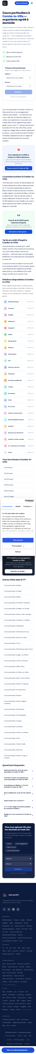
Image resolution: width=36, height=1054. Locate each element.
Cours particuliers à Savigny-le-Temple (16, 608)
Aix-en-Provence (20, 1003)
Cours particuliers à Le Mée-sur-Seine (16, 672)
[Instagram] (18, 909)
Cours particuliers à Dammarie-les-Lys (16, 632)
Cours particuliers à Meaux (12, 585)
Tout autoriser (18, 540)
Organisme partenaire (19, 1022)
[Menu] (32, 3)
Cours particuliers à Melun (12, 597)
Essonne (28, 979)
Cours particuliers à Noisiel (12, 695)
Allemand (29, 920)
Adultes (18, 954)
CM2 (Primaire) (9, 491)
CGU (27, 1040)
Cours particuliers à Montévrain (14, 709)
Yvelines (4, 982)
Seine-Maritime (28, 970)
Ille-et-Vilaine (6, 970)
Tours (4, 1006)
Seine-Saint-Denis (8, 979)
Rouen (18, 1009)
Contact (13, 1025)
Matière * (8, 74)
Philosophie (5, 926)
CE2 (10, 948)
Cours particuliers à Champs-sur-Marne (17, 620)
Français (16, 920)
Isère (3, 973)
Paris (3, 992)
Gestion (20, 935)
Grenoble (12, 1000)
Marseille (9, 992)
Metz (29, 1006)
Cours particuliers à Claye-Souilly (15, 744)
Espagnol (5, 923)
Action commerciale (16, 932)
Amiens (9, 1006)
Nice (26, 992)
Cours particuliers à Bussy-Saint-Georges (17, 614)
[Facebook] (4, 909)
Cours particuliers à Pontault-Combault (17, 603)
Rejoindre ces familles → (18, 571)
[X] (9, 909)
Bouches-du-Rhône (23, 964)
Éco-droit (5, 932)
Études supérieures (8, 954)
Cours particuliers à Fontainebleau (15, 715)
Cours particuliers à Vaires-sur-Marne (16, 732)
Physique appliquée (8, 929)
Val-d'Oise (23, 982)
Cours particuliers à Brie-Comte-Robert (17, 678)
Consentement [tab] (7, 506)
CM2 (18, 948)
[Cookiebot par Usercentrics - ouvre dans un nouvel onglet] (25, 501)
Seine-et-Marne (14, 982)
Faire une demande (22, 3)
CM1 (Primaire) (8, 485)
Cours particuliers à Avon (12, 738)
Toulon (30, 998)
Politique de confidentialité (14, 1044)
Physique (29, 926)
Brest (28, 1003)
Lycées (30, 1022)
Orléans (12, 1009)
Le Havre (5, 1000)
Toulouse (21, 992)
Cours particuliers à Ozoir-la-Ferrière (16, 661)
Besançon (5, 1009)
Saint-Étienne (22, 998)
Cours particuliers (10, 1036)
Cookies (27, 1044)
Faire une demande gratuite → (18, 1050)
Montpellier (11, 995)
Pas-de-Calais (11, 964)
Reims (14, 998)
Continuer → (18, 92)
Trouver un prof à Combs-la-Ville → (18, 168)
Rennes (8, 998)
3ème (9, 951)
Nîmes (29, 1000)
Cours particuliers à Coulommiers (15, 690)
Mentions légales (19, 1040)
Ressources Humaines (9, 938)
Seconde (15, 951)
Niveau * (8, 82)
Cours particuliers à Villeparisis (14, 626)
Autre (20, 941)
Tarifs (18, 1019)
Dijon (18, 1000)
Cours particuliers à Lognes (13, 721)
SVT (12, 926)
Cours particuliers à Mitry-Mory (14, 666)
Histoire (26, 923)
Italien (11, 923)
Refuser (18, 552)
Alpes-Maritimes (7, 976)
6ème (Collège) (9, 496)
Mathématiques (7, 920)
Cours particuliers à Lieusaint (13, 726)
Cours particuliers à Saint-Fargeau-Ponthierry (15, 702)
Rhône (4, 967)
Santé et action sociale (25, 938)
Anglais (22, 920)
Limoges (15, 1006)
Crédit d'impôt (6, 1022)
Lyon (15, 992)
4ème (4, 951)
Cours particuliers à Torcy (12, 643)
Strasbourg (20, 995)
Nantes (4, 995)
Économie (25, 929)
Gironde (21, 967)
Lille (3, 998)
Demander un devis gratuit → (18, 232)
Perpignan (23, 1006)
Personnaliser (17, 546)
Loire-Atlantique (17, 970)
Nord (3, 964)
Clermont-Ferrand (8, 1003)
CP (3, 948)
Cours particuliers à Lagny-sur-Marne (16, 655)
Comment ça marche (8, 1019)
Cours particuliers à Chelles (13, 591)
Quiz (8, 1025)
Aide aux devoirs (20, 926)
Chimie (18, 929)
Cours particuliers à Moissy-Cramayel (16, 684)
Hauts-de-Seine (19, 976)
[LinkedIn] (13, 909)
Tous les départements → (9, 985)
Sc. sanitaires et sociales (10, 941)
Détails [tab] (18, 506)
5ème (28, 948)
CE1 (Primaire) (8, 473)
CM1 (14, 948)
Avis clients (25, 1019)
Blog (3, 1025)
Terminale (29, 951)
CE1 (7, 948)
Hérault (28, 967)
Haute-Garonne (13, 967)
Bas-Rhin (20, 973)
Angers (23, 1000)
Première (22, 951)
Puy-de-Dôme (11, 973)
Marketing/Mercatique (9, 935)
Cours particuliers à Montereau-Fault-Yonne (18, 649)
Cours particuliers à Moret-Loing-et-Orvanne (16, 757)
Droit (30, 929)
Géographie (18, 923)
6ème (23, 948)
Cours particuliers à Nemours (13, 750)
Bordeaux (28, 995)
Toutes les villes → (27, 1009)
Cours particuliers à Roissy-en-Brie (15, 637)
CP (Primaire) (8, 467)
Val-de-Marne (19, 979)
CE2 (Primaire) (8, 479)
